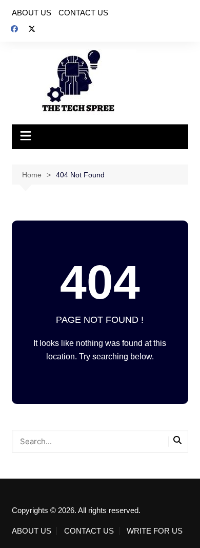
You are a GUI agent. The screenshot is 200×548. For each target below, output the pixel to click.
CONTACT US (83, 12)
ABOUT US (31, 12)
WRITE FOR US (155, 531)
